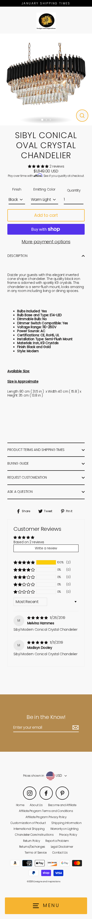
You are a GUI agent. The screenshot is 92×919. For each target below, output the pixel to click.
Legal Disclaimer (62, 847)
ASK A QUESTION (19, 491)
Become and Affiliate (62, 805)
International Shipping (29, 829)
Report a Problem (57, 841)
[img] (38, 618)
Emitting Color (44, 190)
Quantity (73, 191)
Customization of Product (28, 823)
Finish (16, 190)
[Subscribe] (75, 727)
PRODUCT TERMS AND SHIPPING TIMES (36, 449)
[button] (39, 166)
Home (20, 805)
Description (17, 256)
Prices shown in (33, 775)
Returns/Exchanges (32, 847)
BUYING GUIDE (18, 463)
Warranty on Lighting (64, 829)
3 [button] (51, 120)
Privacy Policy (68, 835)
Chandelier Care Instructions (34, 835)
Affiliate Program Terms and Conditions (46, 811)
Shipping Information (66, 823)
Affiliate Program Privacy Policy (46, 817)
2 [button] (47, 120)
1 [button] (42, 120)
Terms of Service (36, 853)
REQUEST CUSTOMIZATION (27, 477)
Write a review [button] (46, 548)
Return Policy (31, 841)
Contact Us (60, 853)
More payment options (46, 241)
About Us (36, 805)
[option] (46, 79)
